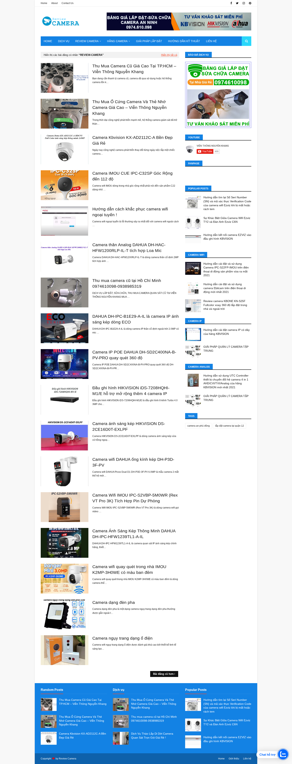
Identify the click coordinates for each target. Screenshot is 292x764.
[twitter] (237, 3)
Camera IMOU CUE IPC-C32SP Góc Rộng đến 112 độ (132, 176)
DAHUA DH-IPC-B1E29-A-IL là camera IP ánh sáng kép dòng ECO (135, 319)
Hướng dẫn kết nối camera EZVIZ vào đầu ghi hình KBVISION (227, 236)
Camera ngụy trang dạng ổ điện (122, 638)
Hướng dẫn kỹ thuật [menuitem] (184, 41)
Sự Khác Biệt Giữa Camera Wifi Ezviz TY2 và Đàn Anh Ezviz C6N (226, 220)
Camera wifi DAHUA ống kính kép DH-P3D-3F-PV (133, 462)
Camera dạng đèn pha (113, 602)
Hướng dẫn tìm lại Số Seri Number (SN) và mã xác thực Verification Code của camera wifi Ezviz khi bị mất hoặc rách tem (227, 203)
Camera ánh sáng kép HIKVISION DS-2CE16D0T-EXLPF (128, 426)
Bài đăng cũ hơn (163, 673)
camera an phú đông (198, 425)
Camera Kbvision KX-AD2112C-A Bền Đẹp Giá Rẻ (132, 140)
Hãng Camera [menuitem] (117, 41)
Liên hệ (247, 758)
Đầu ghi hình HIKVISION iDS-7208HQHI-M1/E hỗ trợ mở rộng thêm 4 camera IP (130, 390)
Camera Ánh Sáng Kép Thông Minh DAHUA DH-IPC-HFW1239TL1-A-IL (133, 534)
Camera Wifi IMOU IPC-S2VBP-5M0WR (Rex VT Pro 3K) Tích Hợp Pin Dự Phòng (135, 498)
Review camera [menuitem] (87, 41)
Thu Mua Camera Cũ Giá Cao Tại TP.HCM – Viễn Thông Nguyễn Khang (134, 69)
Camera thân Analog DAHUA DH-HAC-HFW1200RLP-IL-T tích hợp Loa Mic (128, 247)
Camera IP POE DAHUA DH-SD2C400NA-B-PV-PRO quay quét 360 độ (134, 355)
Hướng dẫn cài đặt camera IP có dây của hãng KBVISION (226, 331)
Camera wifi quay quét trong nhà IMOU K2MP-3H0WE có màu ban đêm (129, 569)
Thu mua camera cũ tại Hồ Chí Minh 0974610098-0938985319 (126, 283)
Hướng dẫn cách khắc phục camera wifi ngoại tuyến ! (130, 212)
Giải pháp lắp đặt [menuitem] (149, 41)
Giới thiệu (234, 758)
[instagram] (244, 3)
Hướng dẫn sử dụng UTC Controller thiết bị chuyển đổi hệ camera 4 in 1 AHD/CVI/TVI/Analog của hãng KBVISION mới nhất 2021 (225, 381)
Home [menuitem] (48, 41)
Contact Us (67, 3)
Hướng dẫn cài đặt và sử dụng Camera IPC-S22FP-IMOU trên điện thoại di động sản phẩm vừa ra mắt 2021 (226, 269)
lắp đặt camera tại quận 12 (229, 425)
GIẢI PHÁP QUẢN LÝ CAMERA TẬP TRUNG (225, 348)
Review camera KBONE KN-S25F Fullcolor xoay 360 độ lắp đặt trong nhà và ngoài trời (225, 304)
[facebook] (231, 3)
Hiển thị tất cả (169, 54)
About (54, 3)
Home (44, 3)
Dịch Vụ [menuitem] (63, 41)
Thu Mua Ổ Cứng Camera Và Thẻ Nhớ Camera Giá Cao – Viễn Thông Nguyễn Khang (129, 107)
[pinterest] (249, 3)
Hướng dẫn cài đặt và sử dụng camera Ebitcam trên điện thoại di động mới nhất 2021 (224, 288)
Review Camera (67, 758)
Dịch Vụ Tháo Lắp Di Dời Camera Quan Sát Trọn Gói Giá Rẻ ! (152, 735)
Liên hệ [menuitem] (211, 41)
